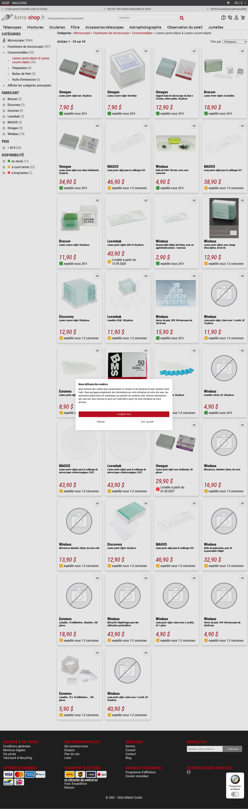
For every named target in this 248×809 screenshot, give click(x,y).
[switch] (235, 794)
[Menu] (241, 775)
